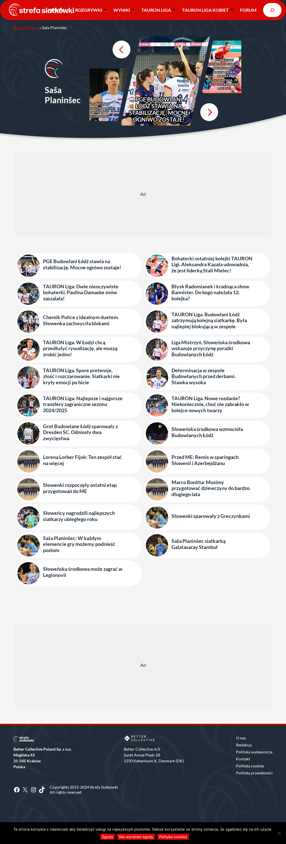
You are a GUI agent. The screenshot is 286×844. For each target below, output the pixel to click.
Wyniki (121, 10)
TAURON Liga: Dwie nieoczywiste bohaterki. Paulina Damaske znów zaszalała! (80, 292)
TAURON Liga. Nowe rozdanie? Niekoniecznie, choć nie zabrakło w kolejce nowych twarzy (210, 404)
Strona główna (26, 27)
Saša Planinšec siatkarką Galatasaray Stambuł (198, 544)
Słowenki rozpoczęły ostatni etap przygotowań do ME (80, 488)
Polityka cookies (250, 765)
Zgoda (107, 836)
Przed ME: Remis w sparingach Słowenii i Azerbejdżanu (205, 460)
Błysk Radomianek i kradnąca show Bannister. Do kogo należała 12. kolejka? (210, 292)
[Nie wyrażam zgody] (279, 833)
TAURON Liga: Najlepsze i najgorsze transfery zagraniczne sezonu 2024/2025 (83, 404)
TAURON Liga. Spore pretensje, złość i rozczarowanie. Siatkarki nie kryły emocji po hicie (81, 376)
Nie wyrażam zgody (136, 836)
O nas (241, 737)
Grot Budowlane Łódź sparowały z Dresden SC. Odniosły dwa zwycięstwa (80, 432)
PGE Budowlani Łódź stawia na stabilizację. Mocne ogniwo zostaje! (159, 109)
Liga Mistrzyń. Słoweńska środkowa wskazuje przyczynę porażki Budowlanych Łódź (210, 348)
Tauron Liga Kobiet (205, 10)
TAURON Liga (156, 10)
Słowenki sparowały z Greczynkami (210, 516)
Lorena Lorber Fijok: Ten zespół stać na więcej (82, 460)
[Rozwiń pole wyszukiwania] (272, 10)
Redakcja (244, 744)
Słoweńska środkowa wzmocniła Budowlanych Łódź (207, 432)
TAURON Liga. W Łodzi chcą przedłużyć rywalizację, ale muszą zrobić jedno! (80, 348)
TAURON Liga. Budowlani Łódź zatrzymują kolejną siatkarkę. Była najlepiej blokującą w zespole (209, 320)
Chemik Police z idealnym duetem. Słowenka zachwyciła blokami (81, 320)
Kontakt (243, 758)
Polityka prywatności (254, 772)
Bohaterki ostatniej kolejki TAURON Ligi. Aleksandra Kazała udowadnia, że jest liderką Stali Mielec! (224, 74)
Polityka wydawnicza (254, 751)
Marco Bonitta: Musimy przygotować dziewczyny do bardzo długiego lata (210, 488)
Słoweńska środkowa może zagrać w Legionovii (99, 110)
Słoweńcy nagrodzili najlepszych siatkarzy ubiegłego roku (79, 516)
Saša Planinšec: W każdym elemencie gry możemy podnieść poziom (79, 544)
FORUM (248, 10)
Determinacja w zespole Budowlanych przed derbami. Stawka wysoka (203, 376)
